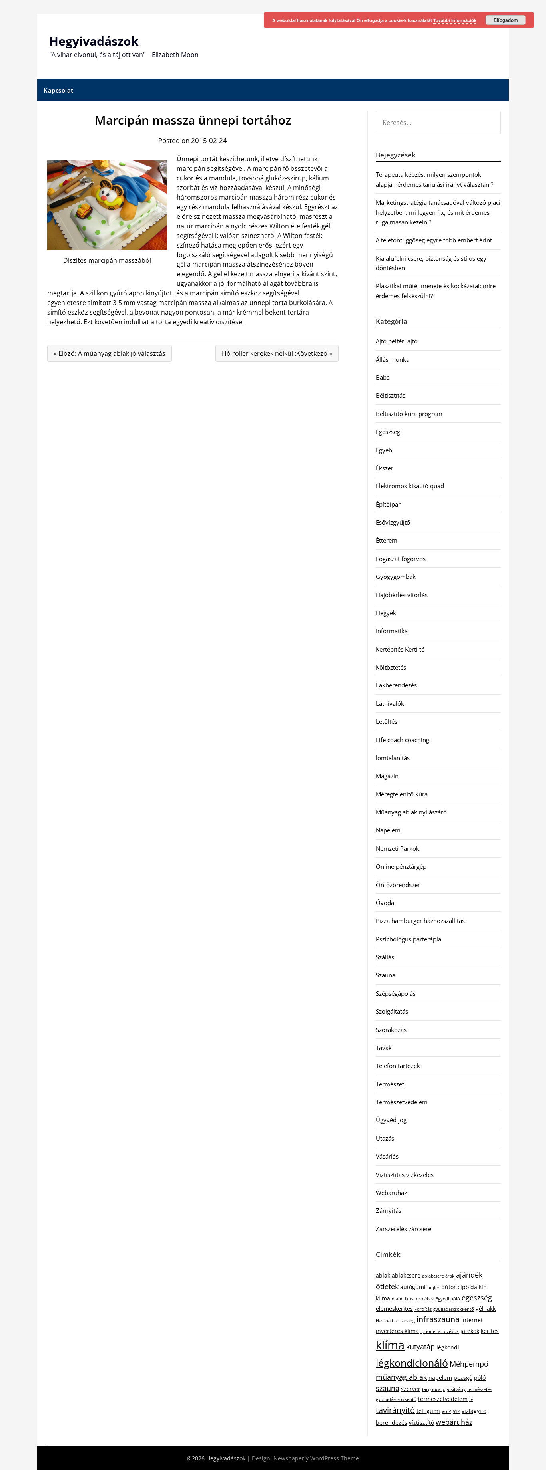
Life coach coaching (402, 740)
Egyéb (384, 450)
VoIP (446, 1411)
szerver (410, 1389)
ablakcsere (406, 1275)
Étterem (386, 540)
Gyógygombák (396, 576)
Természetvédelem (402, 1102)
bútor (448, 1287)
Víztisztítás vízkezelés (405, 1175)
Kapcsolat (59, 90)
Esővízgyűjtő (393, 522)
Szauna (385, 975)
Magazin (387, 776)
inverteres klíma (397, 1331)
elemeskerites (394, 1308)
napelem (440, 1377)
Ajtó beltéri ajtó (397, 341)
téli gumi (428, 1411)
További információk (454, 20)
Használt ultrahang (395, 1320)
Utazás (385, 1138)
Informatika (392, 631)
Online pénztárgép (401, 866)
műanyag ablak (401, 1377)
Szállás (385, 957)
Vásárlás (387, 1156)
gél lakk (486, 1308)
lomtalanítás (393, 758)
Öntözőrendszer (398, 885)
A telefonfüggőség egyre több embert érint (434, 240)
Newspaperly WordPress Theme (316, 1458)
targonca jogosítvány (444, 1389)
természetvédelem (443, 1399)
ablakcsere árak (438, 1276)
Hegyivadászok (94, 41)
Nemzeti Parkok (397, 848)
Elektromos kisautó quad (410, 486)
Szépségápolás (396, 993)
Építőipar (388, 504)
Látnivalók (390, 703)
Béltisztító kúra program (409, 414)
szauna (387, 1388)
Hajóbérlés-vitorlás (402, 595)
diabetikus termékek (413, 1299)
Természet (390, 1084)
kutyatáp (420, 1346)
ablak (383, 1275)
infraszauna (438, 1319)
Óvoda (385, 903)
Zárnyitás (388, 1210)
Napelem (388, 830)
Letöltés (386, 721)
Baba (383, 377)
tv (471, 1399)
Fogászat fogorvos (401, 559)
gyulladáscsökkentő (453, 1309)
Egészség (388, 432)
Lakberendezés (396, 685)
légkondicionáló (412, 1362)
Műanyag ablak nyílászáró (411, 812)
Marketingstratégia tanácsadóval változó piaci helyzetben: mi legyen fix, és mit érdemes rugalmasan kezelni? (438, 212)
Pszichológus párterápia (408, 939)
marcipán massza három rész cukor (273, 197)
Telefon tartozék (398, 1066)
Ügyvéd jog (391, 1120)
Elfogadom (506, 20)
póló (480, 1377)
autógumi (413, 1287)
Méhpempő (469, 1364)
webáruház (454, 1422)
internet (472, 1320)
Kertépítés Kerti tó (400, 649)
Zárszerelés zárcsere (403, 1229)
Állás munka (392, 359)
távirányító (395, 1410)
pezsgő (463, 1377)
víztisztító (421, 1422)
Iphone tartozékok (439, 1331)
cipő (463, 1287)
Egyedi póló (448, 1299)
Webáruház (391, 1193)
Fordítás (423, 1309)
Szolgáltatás (392, 1011)
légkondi (447, 1347)
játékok (469, 1331)
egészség (477, 1297)
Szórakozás (391, 1030)
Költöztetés (391, 667)
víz (456, 1411)
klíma (390, 1345)
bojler (433, 1287)
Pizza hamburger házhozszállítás (420, 921)
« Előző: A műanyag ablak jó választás (109, 353)
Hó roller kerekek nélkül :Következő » (277, 353)
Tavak (384, 1048)
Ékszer (384, 468)
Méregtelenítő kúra (402, 794)
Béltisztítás (390, 395)
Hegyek (386, 613)
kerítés (490, 1331)
